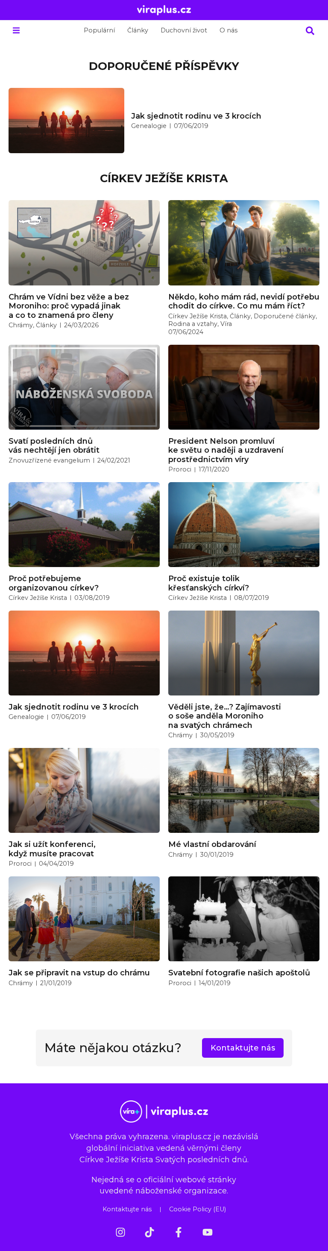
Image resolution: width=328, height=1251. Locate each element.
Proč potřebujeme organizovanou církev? (54, 583)
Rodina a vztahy (192, 324)
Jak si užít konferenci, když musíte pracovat (52, 849)
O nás (228, 30)
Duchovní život (184, 30)
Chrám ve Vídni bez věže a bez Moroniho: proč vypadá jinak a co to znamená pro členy (69, 306)
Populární (99, 30)
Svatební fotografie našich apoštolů (239, 972)
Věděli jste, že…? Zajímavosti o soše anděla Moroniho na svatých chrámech (224, 716)
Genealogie (26, 717)
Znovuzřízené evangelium (49, 460)
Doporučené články (285, 316)
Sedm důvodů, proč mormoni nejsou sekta (219, 115)
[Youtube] (207, 1232)
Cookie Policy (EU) (197, 1209)
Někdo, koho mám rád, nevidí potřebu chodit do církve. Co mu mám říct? (243, 301)
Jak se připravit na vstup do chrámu (79, 972)
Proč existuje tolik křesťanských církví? (208, 583)
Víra (226, 324)
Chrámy (21, 325)
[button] (16, 30)
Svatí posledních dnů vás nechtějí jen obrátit (54, 445)
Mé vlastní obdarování (212, 844)
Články (137, 30)
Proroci (179, 469)
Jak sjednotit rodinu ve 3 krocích (74, 706)
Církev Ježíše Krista (164, 126)
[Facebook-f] (178, 1232)
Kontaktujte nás (127, 1209)
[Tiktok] (149, 1232)
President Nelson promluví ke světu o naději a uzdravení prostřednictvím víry (226, 450)
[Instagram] (120, 1232)
